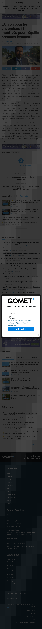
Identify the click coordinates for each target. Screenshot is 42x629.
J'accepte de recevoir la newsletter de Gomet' (20, 317)
